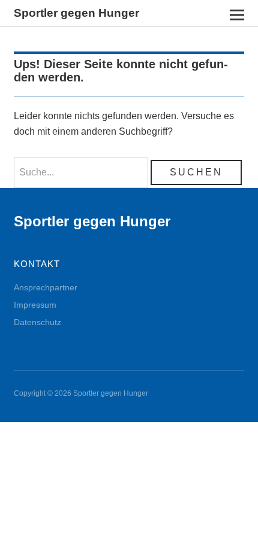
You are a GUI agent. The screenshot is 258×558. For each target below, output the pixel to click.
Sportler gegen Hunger (76, 13)
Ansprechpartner (45, 287)
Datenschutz (37, 322)
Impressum (35, 305)
